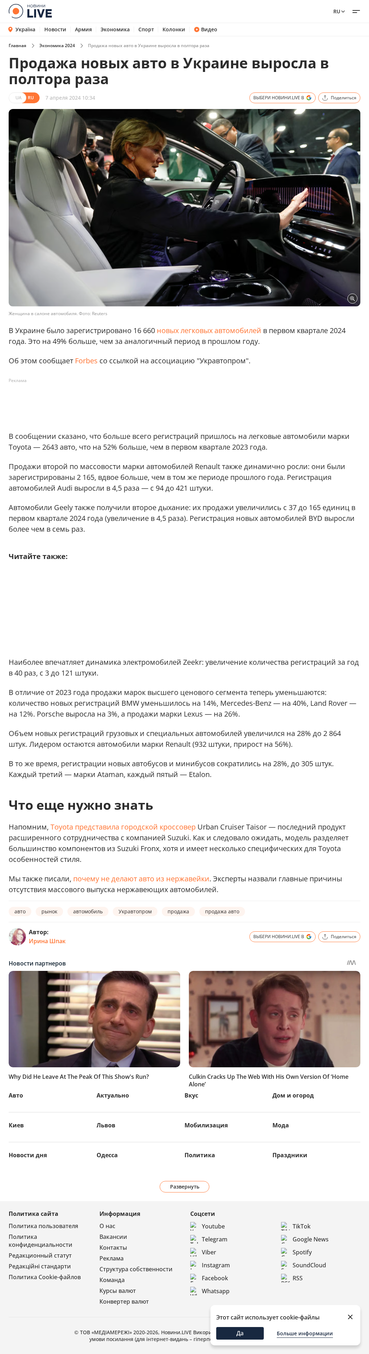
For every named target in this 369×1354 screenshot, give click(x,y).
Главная (17, 45)
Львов (106, 1125)
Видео (209, 29)
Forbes (86, 360)
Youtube (213, 1226)
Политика (199, 1155)
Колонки (174, 29)
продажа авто (222, 911)
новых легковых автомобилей (209, 330)
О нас (107, 1226)
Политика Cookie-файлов (45, 1277)
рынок (49, 911)
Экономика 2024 (57, 45)
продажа (178, 911)
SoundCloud (309, 1265)
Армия (83, 29)
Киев (16, 1125)
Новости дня (28, 1155)
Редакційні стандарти (40, 1266)
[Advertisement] (140, 402)
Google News (311, 1239)
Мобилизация (206, 1125)
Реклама (111, 1258)
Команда (112, 1280)
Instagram (216, 1265)
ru (336, 11)
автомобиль (88, 911)
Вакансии (113, 1237)
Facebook (215, 1278)
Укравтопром (135, 911)
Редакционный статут (40, 1255)
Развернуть (184, 1186)
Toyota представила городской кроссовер (123, 827)
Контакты (113, 1247)
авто (20, 911)
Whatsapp (216, 1291)
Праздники (289, 1155)
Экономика (115, 29)
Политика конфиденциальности (40, 1241)
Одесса (107, 1155)
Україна (25, 29)
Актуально (113, 1095)
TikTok (302, 1226)
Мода (280, 1125)
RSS (298, 1278)
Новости (55, 29)
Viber (209, 1252)
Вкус (191, 1095)
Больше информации (305, 1333)
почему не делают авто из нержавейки (141, 878)
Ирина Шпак (47, 941)
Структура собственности (136, 1269)
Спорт (146, 29)
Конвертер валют (124, 1301)
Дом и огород (293, 1095)
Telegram (214, 1239)
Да (240, 1333)
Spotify (302, 1252)
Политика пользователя (43, 1226)
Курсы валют (117, 1291)
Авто (16, 1095)
